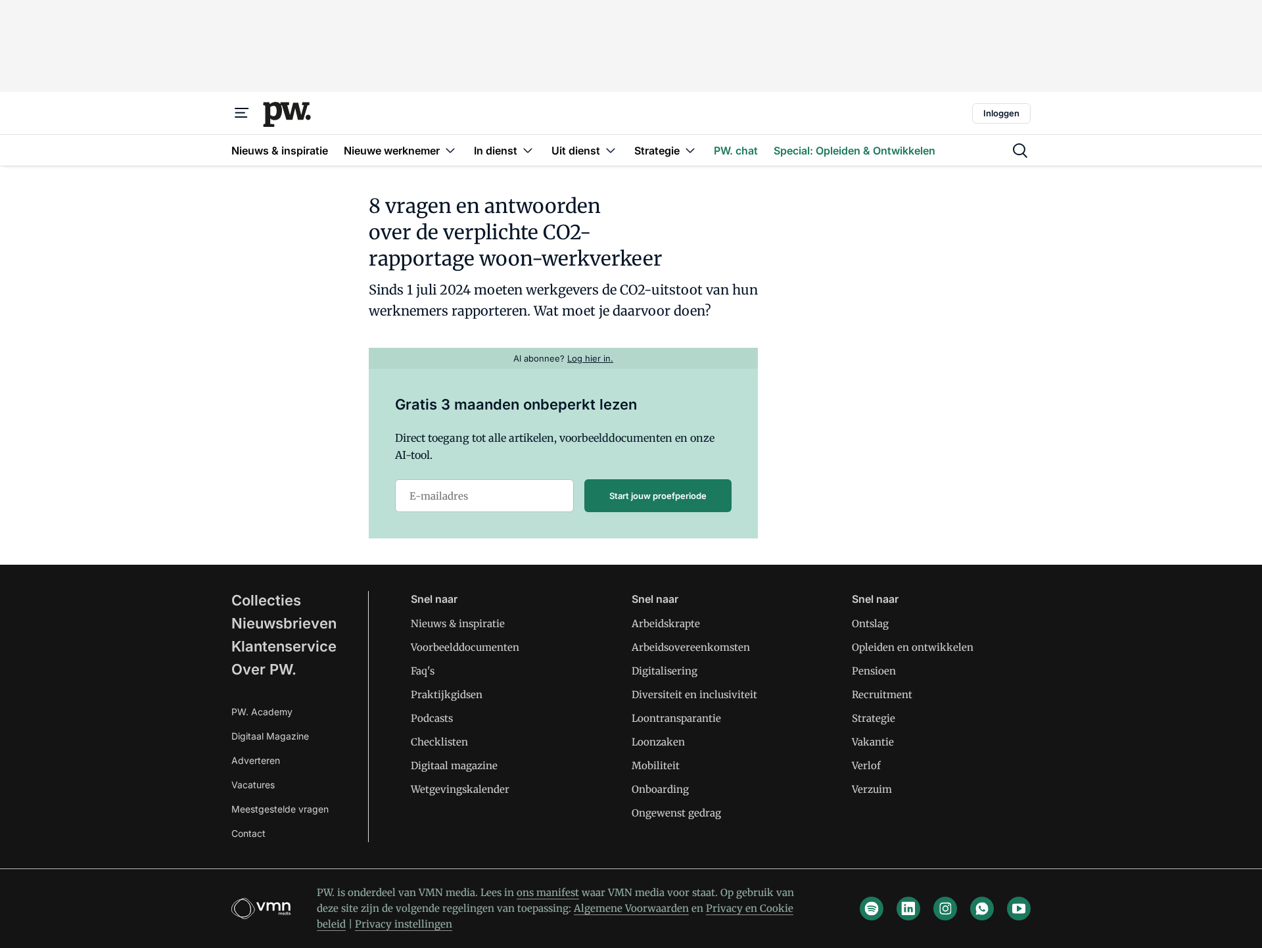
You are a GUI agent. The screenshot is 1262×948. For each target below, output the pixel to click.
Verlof (866, 765)
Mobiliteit (656, 765)
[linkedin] (908, 908)
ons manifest (548, 892)
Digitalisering (664, 671)
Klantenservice (284, 646)
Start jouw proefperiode (658, 495)
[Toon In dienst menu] (528, 150)
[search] (1020, 150)
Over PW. (263, 669)
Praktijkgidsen (446, 694)
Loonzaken (658, 742)
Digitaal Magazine (270, 736)
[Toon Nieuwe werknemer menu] (450, 150)
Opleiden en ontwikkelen (912, 647)
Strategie (873, 718)
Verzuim (872, 789)
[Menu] (241, 113)
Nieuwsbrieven (284, 623)
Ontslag (870, 623)
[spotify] (871, 908)
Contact (248, 833)
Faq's (422, 671)
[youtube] (1019, 908)
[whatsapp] (982, 908)
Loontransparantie (676, 718)
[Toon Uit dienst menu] (611, 150)
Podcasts (432, 718)
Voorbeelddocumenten (465, 647)
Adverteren (255, 760)
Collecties (266, 600)
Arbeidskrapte (666, 623)
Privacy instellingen (403, 924)
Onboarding (660, 789)
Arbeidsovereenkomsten (691, 647)
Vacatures (253, 784)
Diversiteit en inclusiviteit (694, 694)
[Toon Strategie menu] (690, 150)
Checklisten (439, 742)
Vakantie (873, 742)
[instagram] (945, 908)
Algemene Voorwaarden (631, 908)
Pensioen (874, 671)
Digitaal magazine (454, 765)
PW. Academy (261, 711)
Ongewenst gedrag (676, 813)
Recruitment (882, 694)
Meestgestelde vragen (280, 809)
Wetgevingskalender (460, 789)
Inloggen (1001, 113)
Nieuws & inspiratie (458, 623)
